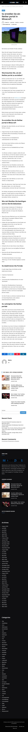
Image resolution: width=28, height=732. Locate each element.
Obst (3, 670)
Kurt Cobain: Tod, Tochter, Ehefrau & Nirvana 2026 (18, 394)
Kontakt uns (21, 726)
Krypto (3, 658)
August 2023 (5, 596)
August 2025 (5, 549)
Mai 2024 (4, 579)
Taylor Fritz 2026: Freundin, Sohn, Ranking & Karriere (18, 402)
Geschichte (4, 644)
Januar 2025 (5, 563)
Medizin (4, 664)
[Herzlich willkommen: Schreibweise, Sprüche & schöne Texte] (6, 387)
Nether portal (17, 97)
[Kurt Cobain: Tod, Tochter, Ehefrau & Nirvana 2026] (6, 396)
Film (3, 638)
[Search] (26, 2)
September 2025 (6, 547)
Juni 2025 (4, 553)
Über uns (15, 728)
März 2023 (4, 606)
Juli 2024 (4, 575)
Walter (7, 22)
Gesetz (3, 646)
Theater (4, 693)
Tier (3, 695)
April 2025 (4, 557)
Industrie (4, 654)
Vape (3, 703)
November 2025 (5, 543)
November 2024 (5, 567)
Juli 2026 (4, 528)
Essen (3, 636)
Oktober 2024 (5, 569)
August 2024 (5, 573)
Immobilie (4, 652)
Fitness (3, 640)
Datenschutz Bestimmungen (11, 726)
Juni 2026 (4, 530)
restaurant (4, 676)
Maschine (4, 662)
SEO (3, 679)
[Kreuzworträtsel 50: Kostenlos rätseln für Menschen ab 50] (6, 378)
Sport (3, 689)
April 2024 (4, 581)
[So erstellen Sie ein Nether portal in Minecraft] (14, 35)
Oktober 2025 (5, 545)
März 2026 (4, 536)
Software (4, 681)
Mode (3, 666)
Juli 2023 (4, 598)
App (3, 621)
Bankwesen (4, 627)
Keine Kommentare (6, 24)
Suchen (3, 410)
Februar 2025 (5, 561)
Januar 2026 (5, 540)
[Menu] (2, 2)
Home (3, 6)
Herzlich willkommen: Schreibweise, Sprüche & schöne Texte (17, 386)
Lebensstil (4, 660)
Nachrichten (5, 668)
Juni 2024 (4, 577)
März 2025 (4, 559)
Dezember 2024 (5, 565)
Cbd (3, 631)
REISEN (4, 674)
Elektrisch (4, 634)
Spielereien (4, 687)
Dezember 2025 (5, 542)
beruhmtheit (5, 629)
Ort (3, 672)
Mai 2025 (4, 555)
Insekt (3, 656)
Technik (4, 691)
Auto (3, 625)
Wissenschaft (5, 711)
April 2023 (4, 604)
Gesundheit (4, 648)
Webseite (4, 707)
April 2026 (4, 534)
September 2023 (6, 594)
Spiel (3, 10)
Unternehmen (5, 701)
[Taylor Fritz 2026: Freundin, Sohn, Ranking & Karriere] (6, 403)
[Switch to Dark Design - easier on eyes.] (23, 2)
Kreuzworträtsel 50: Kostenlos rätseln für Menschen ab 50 (16, 377)
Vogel (3, 705)
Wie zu (3, 709)
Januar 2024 (5, 587)
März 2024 (4, 583)
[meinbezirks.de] (14, 2)
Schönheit (4, 678)
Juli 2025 (4, 551)
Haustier (4, 650)
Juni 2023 (4, 600)
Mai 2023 (4, 602)
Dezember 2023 (5, 589)
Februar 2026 (5, 538)
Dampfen (4, 633)
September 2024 (6, 571)
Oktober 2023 (5, 592)
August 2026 (5, 526)
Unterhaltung (5, 699)
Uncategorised (5, 697)
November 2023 (5, 590)
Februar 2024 (5, 585)
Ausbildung (4, 623)
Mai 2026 (4, 532)
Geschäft (4, 642)
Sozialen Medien (6, 683)
